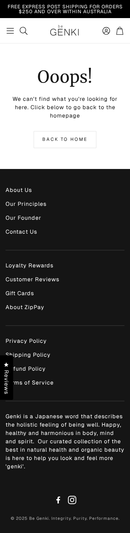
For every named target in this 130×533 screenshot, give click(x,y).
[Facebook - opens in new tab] (58, 500)
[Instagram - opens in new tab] (72, 500)
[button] (10, 30)
